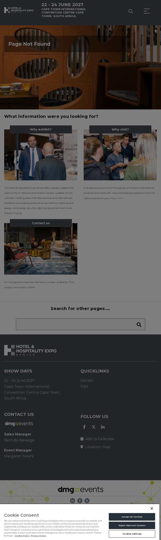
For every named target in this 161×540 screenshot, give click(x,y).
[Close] (152, 508)
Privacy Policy (38, 536)
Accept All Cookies (132, 517)
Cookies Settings (132, 534)
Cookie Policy (22, 536)
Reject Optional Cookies (132, 525)
